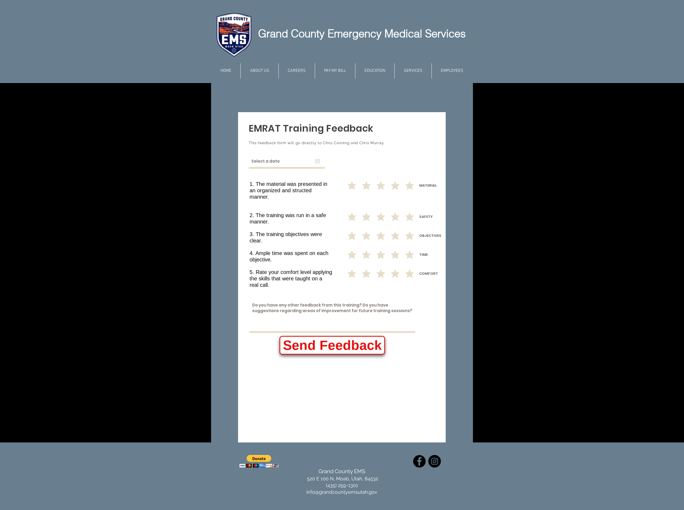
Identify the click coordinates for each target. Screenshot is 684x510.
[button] (259, 461)
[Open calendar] (317, 161)
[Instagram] (434, 461)
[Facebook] (419, 461)
